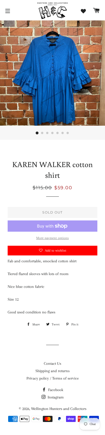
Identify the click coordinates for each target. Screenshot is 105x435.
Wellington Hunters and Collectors (58, 408)
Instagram (55, 397)
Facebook (55, 389)
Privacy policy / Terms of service (53, 378)
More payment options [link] (52, 238)
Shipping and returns (52, 371)
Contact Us (52, 363)
